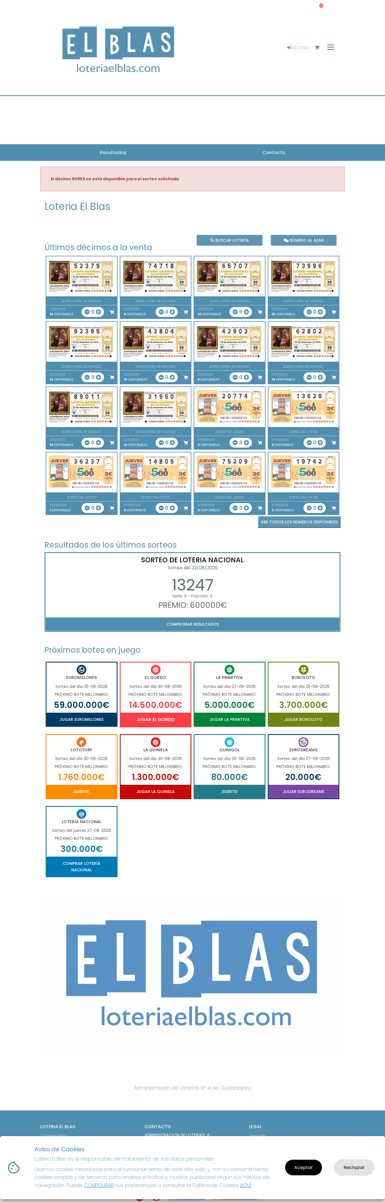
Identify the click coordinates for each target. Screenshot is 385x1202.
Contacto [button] (273, 152)
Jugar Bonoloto (303, 719)
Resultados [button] (113, 152)
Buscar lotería (231, 240)
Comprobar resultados (193, 624)
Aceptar (303, 1167)
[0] (320, 48)
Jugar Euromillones (81, 719)
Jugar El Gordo (155, 720)
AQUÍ (245, 1185)
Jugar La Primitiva (229, 719)
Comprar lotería (54, 1135)
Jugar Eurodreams (303, 791)
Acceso (300, 47)
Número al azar (306, 240)
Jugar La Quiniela (155, 791)
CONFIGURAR (99, 1185)
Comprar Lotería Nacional (81, 866)
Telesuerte (257, 1135)
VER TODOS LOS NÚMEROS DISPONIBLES (299, 522)
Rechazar (354, 1167)
